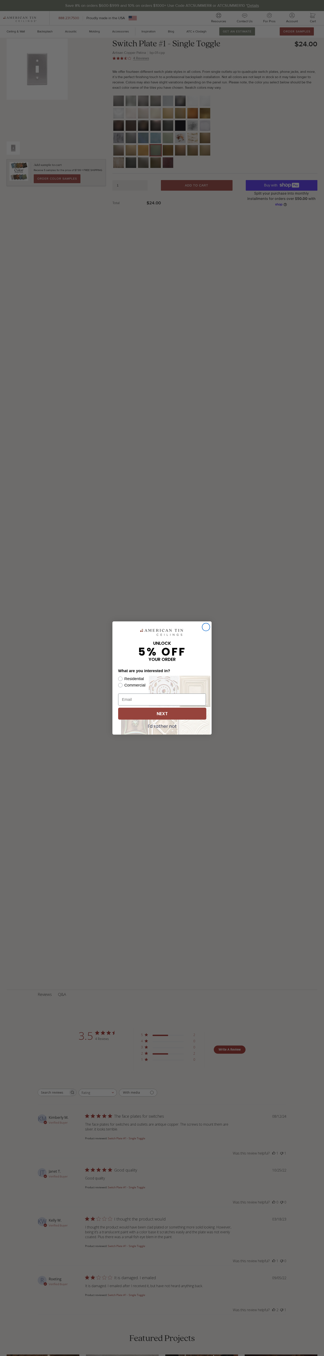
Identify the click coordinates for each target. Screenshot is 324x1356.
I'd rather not (162, 726)
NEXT (162, 714)
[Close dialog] (206, 627)
